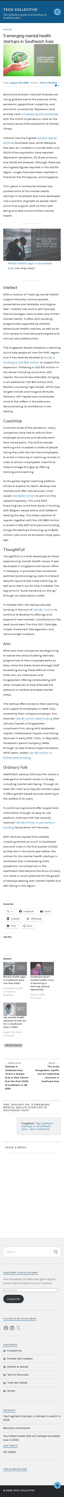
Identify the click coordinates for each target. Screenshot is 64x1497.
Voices (7, 29)
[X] (18, 1326)
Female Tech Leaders (20, 1358)
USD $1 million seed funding (34, 718)
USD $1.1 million (43, 609)
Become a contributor (16, 1428)
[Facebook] (6, 1326)
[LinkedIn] (12, 1326)
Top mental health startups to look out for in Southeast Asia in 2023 (14, 1022)
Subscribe (13, 1299)
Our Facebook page (15, 1469)
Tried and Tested (17, 1382)
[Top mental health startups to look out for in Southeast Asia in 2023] (15, 1009)
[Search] (56, 1252)
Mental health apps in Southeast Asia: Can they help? (14, 980)
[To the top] (57, 1485)
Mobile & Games (17, 1366)
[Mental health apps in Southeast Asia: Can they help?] (15, 968)
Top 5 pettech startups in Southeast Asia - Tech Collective (37, 1126)
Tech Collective (20, 9)
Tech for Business (18, 1374)
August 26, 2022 (19, 82)
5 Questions (14, 1350)
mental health (14, 1045)
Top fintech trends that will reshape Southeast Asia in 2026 (31, 1437)
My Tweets (9, 1451)
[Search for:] (32, 1252)
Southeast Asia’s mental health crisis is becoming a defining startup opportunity (42, 983)
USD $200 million (23, 495)
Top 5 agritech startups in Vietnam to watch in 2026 (31, 1418)
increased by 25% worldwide (39, 114)
